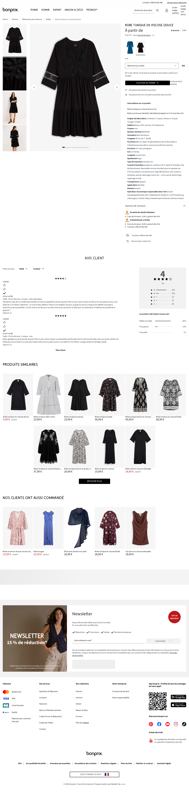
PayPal (14, 712)
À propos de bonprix (120, 691)
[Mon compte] (166, 10)
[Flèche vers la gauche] (34, 87)
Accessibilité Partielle (36, 763)
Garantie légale (164, 763)
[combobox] (143, 10)
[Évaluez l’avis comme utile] (4, 285)
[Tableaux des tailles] (183, 66)
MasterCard (16, 691)
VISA (13, 698)
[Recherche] (157, 10)
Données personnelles (60, 763)
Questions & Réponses (48, 691)
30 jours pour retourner (177, 2)
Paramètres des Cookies (86, 763)
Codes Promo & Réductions (50, 716)
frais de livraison (144, 35)
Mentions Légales (108, 763)
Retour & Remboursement (50, 710)
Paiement (43, 704)
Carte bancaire (18, 705)
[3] (69, 147)
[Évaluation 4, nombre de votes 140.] (176, 30)
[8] (84, 147)
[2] (66, 147)
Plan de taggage (82, 722)
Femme (79, 691)
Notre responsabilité (120, 697)
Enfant (78, 704)
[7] (81, 147)
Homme (79, 697)
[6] (78, 147)
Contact (42, 729)
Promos (79, 716)
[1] (63, 147)
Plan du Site (126, 763)
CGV (20, 763)
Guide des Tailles (46, 722)
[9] (87, 147)
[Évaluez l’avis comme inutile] (4, 289)
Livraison (43, 697)
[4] (72, 147)
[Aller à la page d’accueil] (16, 9)
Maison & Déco (82, 710)
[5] (75, 147)
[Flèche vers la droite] (117, 87)
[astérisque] (56, 278)
